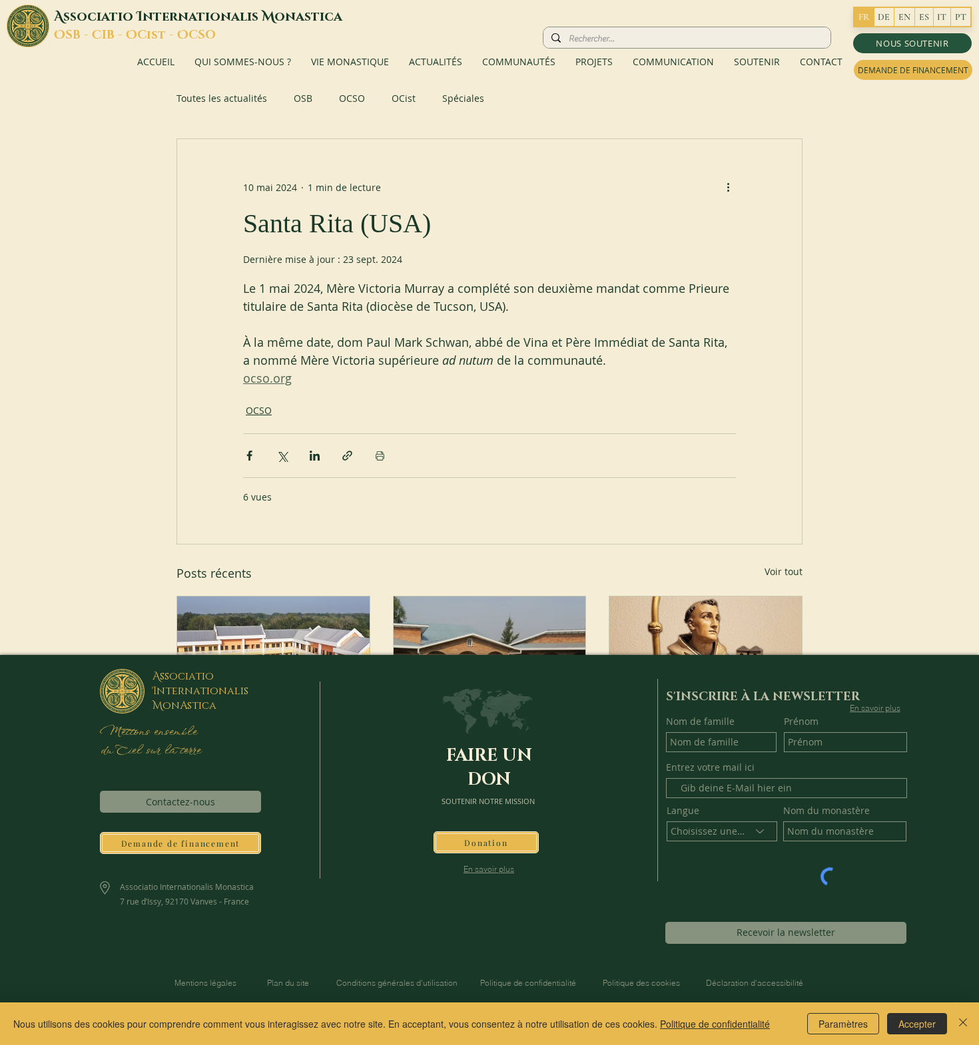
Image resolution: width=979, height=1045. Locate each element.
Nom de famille (700, 721)
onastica (308, 16)
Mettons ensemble (148, 732)
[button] (912, 43)
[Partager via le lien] (347, 455)
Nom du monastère (826, 810)
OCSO (352, 98)
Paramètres (843, 1023)
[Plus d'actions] (728, 187)
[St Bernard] (705, 650)
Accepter (917, 1023)
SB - (78, 35)
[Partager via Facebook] (249, 455)
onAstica (189, 705)
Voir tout (784, 571)
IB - (114, 35)
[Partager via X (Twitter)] (282, 455)
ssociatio (100, 16)
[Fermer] (963, 1023)
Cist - (157, 35)
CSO (202, 35)
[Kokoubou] (273, 650)
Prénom (801, 721)
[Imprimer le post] (380, 455)
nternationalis (202, 16)
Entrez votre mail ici (710, 767)
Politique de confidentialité (715, 1023)
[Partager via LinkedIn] (314, 455)
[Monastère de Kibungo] (490, 650)
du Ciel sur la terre (152, 751)
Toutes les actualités (221, 98)
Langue (683, 810)
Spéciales (463, 98)
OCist (404, 98)
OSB (303, 98)
